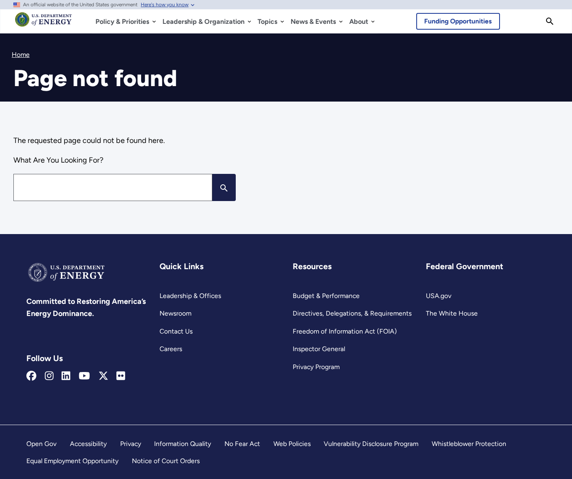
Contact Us (176, 331)
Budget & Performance (326, 296)
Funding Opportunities (458, 21)
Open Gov (41, 444)
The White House (452, 313)
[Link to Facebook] (31, 376)
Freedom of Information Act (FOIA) (345, 331)
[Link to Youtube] (84, 376)
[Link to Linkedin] (66, 376)
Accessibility (88, 444)
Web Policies (292, 444)
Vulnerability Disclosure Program (371, 444)
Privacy (130, 444)
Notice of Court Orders (166, 461)
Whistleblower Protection (469, 444)
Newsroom (175, 313)
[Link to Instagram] (49, 376)
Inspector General (319, 349)
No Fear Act (242, 444)
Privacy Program (316, 367)
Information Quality (182, 444)
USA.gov (438, 296)
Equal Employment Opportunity (72, 461)
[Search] (549, 21)
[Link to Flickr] (120, 376)
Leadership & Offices (190, 296)
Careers (171, 349)
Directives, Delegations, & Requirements (352, 313)
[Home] (43, 23)
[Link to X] (103, 376)
